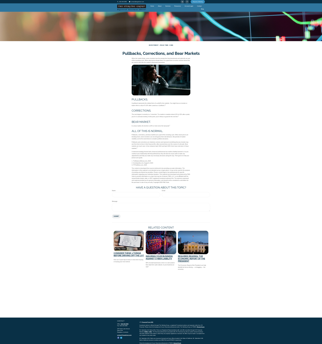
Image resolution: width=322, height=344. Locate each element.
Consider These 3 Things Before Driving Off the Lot (129, 254)
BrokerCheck (200, 327)
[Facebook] (187, 1)
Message (114, 201)
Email (163, 190)
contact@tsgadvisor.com (137, 1)
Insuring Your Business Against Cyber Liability (159, 257)
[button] (152, 6)
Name (114, 190)
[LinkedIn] (182, 1)
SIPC (150, 331)
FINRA (146, 331)
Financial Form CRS (147, 322)
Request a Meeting (198, 1)
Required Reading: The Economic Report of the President (191, 258)
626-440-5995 (123, 1)
